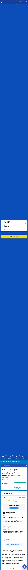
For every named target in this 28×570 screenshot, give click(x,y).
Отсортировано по (7, 465)
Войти (20, 1)
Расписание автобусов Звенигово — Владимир (13, 568)
